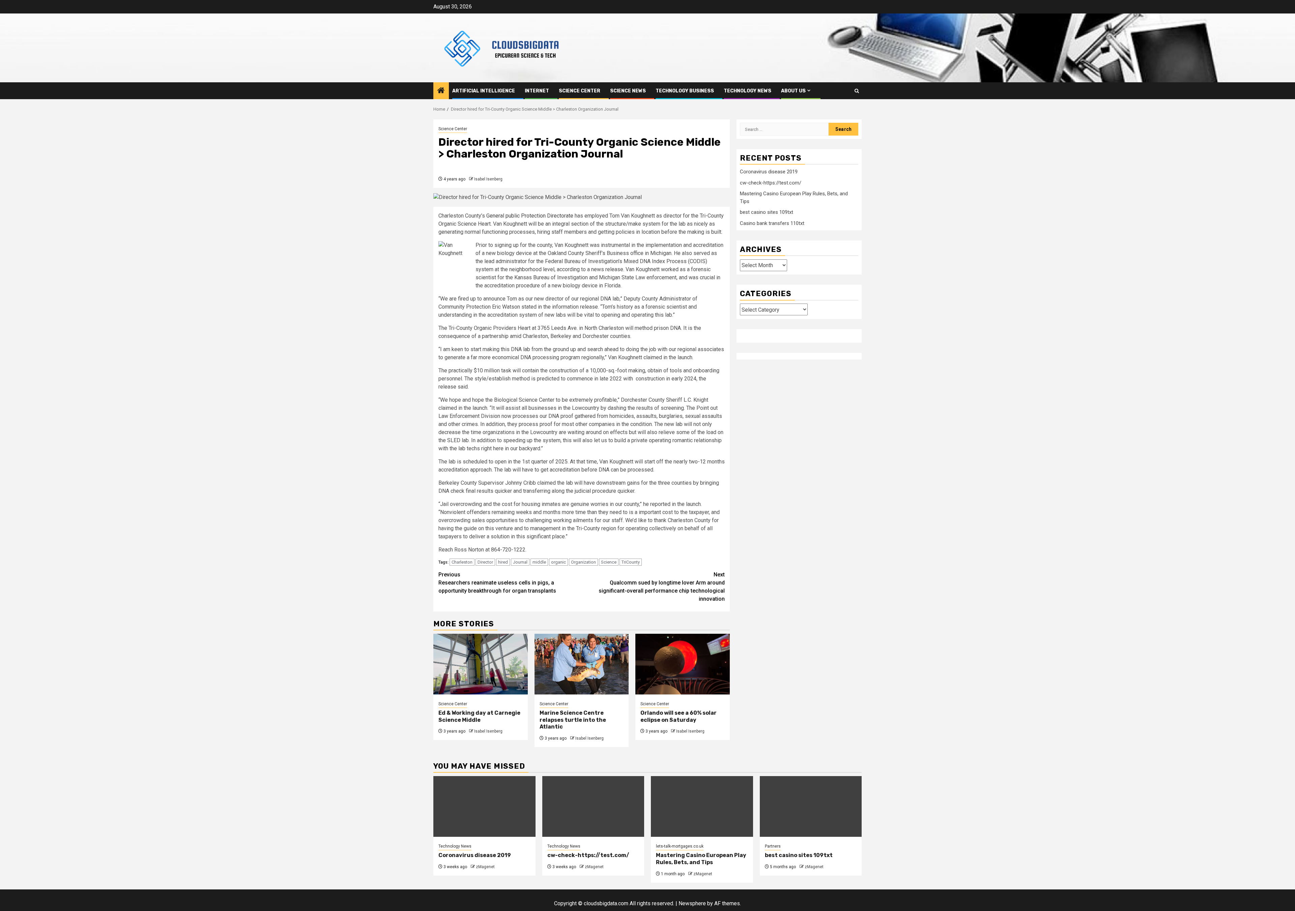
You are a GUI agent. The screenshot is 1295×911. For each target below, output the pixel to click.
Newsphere (692, 903)
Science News (628, 91)
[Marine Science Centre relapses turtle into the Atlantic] (582, 664)
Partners (773, 846)
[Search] (857, 90)
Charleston (462, 562)
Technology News (747, 91)
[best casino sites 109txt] (811, 806)
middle (539, 562)
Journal (520, 562)
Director (485, 562)
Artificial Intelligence (483, 91)
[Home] (441, 91)
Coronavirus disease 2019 (769, 172)
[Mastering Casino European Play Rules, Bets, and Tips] (702, 806)
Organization (583, 562)
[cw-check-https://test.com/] (593, 806)
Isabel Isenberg (488, 179)
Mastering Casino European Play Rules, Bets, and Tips (701, 858)
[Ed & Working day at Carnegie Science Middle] (480, 664)
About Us (793, 91)
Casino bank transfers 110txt (772, 223)
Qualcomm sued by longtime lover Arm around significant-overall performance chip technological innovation (662, 586)
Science (608, 562)
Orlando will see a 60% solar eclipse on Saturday (678, 716)
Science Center (579, 91)
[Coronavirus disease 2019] (484, 806)
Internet (537, 91)
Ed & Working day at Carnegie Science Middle (479, 716)
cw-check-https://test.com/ (770, 182)
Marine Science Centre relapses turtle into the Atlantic (573, 720)
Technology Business (685, 91)
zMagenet (485, 866)
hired (503, 562)
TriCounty (631, 562)
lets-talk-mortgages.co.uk (679, 846)
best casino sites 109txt (766, 212)
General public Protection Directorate (529, 215)
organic (558, 562)
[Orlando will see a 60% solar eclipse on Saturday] (682, 664)
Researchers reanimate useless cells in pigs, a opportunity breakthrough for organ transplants (497, 582)
